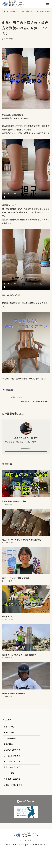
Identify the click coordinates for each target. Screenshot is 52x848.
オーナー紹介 (9, 773)
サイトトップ (9, 726)
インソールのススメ (12, 761)
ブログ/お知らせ (11, 738)
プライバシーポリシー (26, 840)
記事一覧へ (26, 448)
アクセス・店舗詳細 (12, 779)
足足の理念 (8, 744)
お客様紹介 (9, 390)
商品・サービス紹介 (12, 767)
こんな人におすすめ (12, 755)
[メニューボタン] (49, 4)
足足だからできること (13, 750)
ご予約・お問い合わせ (13, 784)
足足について (9, 732)
